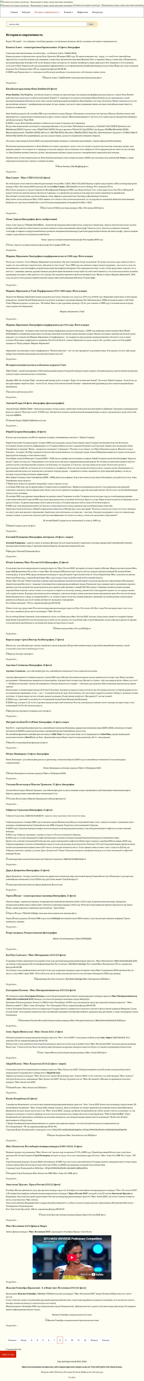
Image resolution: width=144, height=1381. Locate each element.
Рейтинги (26, 12)
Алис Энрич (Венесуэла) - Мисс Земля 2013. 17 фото (34, 1031)
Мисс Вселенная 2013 (126, 1190)
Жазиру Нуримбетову (70, 1078)
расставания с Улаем (21, 261)
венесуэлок (78, 973)
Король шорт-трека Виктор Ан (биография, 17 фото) (35, 639)
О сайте (72, 1377)
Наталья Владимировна (37, 619)
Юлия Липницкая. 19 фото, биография (27, 753)
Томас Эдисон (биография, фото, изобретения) (31, 219)
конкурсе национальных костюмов (39, 1303)
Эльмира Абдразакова (98, 616)
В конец (105, 1340)
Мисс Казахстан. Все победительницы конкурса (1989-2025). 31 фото (44, 1146)
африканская (12, 59)
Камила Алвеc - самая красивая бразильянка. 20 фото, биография (43, 47)
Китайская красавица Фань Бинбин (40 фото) (31, 88)
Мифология (82, 12)
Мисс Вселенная (82, 608)
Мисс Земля (63, 1037)
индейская (24, 59)
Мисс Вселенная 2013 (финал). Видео (26, 1225)
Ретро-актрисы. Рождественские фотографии (31, 932)
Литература (97, 12)
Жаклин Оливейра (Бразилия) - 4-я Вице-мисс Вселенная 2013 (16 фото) (46, 1287)
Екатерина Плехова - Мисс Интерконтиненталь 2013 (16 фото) (41, 990)
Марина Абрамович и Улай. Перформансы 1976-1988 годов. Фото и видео (46, 290)
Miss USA (76, 183)
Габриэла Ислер (82, 571)
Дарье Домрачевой (49, 850)
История (68, 1371)
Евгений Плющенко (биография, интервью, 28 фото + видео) (39, 536)
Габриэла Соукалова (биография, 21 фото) (29, 809)
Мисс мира (99, 608)
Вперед (94, 1340)
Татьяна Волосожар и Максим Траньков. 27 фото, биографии (40, 784)
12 (85, 1340)
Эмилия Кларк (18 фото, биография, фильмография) (35, 402)
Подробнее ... (12, 82)
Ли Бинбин (107, 100)
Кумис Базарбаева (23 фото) (21, 1098)
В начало (12, 1340)
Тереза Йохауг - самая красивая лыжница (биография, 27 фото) (41, 895)
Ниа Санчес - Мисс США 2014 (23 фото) (28, 177)
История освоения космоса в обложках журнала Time (36, 364)
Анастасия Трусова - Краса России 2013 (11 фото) (33, 1184)
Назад (23, 1340)
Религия (68, 12)
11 (78, 1340)
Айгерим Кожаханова (16, 1078)
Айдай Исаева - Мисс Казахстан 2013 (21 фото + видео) (36, 1063)
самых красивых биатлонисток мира (68, 815)
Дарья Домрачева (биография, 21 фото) (27, 870)
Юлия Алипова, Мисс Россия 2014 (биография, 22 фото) (37, 562)
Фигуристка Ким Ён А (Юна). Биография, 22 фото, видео (37, 721)
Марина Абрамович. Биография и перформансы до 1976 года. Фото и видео (47, 324)
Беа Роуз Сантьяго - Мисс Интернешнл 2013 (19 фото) (36, 954)
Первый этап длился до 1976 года (76, 296)
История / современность (46, 12)
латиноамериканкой (76, 199)
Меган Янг (32, 571)
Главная (14, 12)
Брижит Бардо (33, 1309)
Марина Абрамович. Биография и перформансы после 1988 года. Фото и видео (49, 256)
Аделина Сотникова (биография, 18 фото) (29, 664)
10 (72, 1340)
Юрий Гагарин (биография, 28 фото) (26, 431)
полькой (70, 622)
